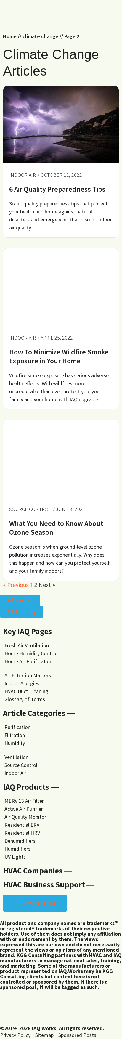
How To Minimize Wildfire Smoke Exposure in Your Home (59, 356)
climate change (40, 36)
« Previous (16, 585)
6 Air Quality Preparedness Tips (57, 189)
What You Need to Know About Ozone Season (56, 528)
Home (10, 36)
